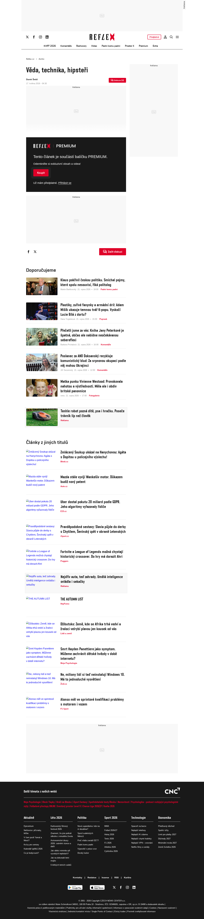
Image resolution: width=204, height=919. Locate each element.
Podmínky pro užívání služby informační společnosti (89, 908)
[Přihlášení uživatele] (165, 37)
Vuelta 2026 (109, 806)
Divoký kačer (83, 853)
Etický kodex (120, 911)
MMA (106, 826)
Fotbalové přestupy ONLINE (42, 806)
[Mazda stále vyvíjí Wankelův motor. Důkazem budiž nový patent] (41, 483)
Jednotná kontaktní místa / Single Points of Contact (90, 911)
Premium (143, 45)
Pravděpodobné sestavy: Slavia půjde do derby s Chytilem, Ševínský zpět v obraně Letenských (93, 529)
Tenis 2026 (109, 839)
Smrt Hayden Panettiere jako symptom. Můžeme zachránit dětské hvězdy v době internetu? (88, 654)
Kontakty (77, 877)
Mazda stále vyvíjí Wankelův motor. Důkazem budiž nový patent (91, 479)
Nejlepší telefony (138, 830)
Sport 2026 (110, 817)
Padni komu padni (111, 45)
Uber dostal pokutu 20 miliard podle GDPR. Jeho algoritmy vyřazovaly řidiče (90, 504)
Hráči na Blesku (64, 802)
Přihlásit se (64, 182)
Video (94, 45)
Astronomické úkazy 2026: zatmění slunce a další (61, 843)
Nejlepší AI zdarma (139, 834)
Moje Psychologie (32, 802)
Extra (155, 45)
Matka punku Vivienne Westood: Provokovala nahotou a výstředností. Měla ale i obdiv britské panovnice (91, 386)
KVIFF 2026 (50, 45)
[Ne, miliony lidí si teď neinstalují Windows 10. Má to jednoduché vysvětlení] (41, 681)
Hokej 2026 (109, 834)
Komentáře (66, 45)
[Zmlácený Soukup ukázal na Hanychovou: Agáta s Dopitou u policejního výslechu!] (41, 458)
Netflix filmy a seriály (140, 847)
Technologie (138, 817)
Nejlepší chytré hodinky (141, 839)
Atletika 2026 (110, 847)
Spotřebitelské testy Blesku (102, 802)
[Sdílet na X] (35, 251)
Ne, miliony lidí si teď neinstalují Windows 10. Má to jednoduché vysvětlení (92, 676)
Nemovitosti (123, 802)
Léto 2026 (56, 817)
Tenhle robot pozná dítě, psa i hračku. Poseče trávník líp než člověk (92, 413)
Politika (82, 817)
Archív (41, 59)
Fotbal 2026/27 (110, 830)
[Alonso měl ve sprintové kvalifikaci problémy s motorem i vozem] (41, 706)
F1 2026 (107, 843)
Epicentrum (29, 826)
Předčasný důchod (166, 826)
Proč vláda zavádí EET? (88, 840)
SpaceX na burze (138, 826)
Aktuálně (29, 817)
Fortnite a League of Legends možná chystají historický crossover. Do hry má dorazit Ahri (91, 554)
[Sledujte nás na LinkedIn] (47, 37)
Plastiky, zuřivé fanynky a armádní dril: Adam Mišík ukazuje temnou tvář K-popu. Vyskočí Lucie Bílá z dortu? (92, 310)
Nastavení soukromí (167, 908)
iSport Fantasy (80, 802)
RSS (116, 877)
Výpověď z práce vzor (87, 849)
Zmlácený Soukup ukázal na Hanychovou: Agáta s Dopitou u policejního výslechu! (93, 454)
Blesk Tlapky (48, 802)
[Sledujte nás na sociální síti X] (27, 37)
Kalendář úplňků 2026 (33, 849)
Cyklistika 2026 (111, 851)
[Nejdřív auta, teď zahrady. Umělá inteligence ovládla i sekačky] (42, 583)
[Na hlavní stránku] (102, 37)
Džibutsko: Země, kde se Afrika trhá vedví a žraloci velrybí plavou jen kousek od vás (90, 626)
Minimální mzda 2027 (167, 843)
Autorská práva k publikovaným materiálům (46, 908)
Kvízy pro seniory (31, 844)
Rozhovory (81, 45)
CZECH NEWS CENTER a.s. (113, 901)
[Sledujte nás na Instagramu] (40, 37)
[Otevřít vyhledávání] (171, 37)
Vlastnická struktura (57, 911)
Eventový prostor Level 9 (69, 806)
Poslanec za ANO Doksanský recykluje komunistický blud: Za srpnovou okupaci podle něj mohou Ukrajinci (93, 361)
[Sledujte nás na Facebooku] (34, 37)
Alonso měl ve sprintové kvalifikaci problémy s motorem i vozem (92, 701)
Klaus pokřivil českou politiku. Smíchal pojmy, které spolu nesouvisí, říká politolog (92, 282)
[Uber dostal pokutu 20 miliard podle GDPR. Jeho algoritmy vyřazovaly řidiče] (41, 508)
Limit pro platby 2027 (167, 834)
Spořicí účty (163, 830)
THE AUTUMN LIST (71, 599)
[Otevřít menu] (177, 37)
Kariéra (127, 877)
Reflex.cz (30, 59)
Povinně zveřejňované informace (141, 911)
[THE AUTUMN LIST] (41, 605)
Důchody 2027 (164, 839)
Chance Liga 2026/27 (92, 806)
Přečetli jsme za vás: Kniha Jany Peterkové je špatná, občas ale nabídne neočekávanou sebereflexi (92, 335)
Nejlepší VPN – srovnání (142, 843)
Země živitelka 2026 (167, 847)
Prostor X (129, 45)
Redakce (92, 877)
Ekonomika (164, 817)
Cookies (153, 908)
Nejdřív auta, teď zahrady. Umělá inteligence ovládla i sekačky (92, 579)
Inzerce (105, 877)
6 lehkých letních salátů (61, 865)
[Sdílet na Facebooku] (28, 251)
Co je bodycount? (31, 853)
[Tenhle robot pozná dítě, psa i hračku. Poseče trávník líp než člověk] (42, 417)
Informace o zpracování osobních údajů (131, 908)
